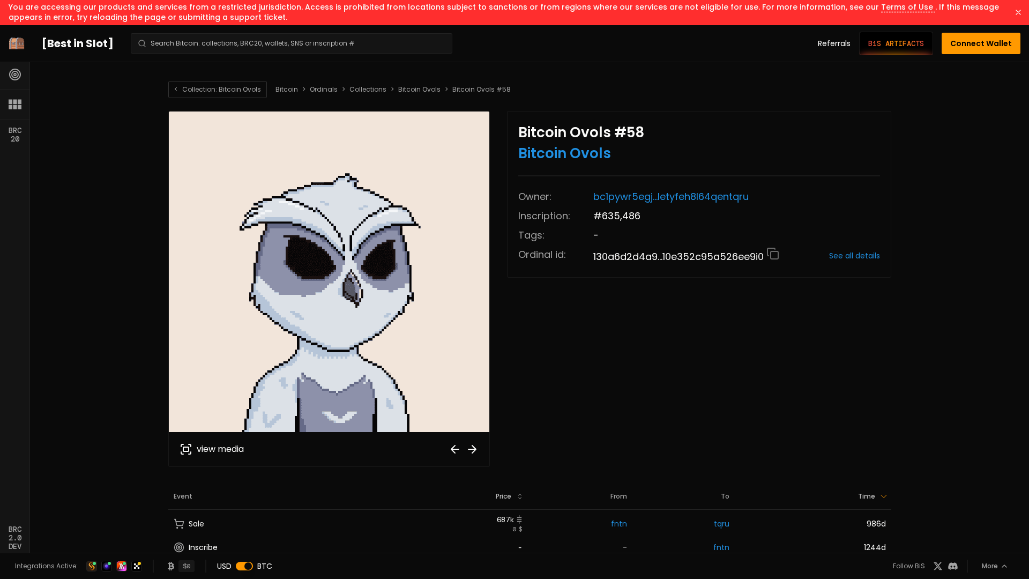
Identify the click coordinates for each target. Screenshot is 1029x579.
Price (503, 496)
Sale (196, 523)
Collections (367, 89)
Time (866, 496)
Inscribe (203, 547)
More (990, 565)
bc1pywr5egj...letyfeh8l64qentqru (671, 196)
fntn (619, 523)
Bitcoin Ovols (419, 89)
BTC (264, 566)
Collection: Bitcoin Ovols (217, 89)
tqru (721, 523)
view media (220, 449)
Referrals (834, 43)
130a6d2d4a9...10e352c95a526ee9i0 (679, 256)
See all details (854, 255)
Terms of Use (908, 7)
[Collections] (15, 105)
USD (224, 566)
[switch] (244, 566)
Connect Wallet (981, 43)
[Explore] (15, 75)
